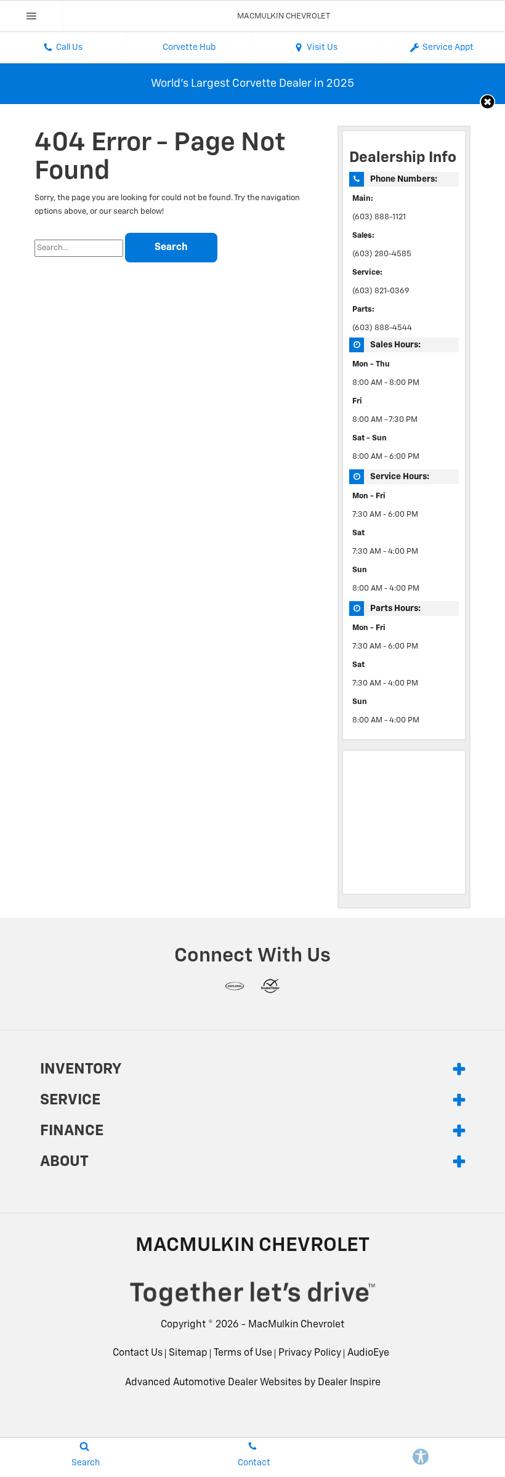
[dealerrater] (270, 986)
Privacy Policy (309, 1353)
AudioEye (368, 1353)
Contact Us (138, 1353)
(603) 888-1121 (379, 217)
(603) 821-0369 (381, 291)
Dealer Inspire (349, 1383)
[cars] (234, 986)
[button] (487, 102)
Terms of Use (243, 1353)
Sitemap (188, 1353)
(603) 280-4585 (381, 254)
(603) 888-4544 (382, 328)
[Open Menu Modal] (31, 16)
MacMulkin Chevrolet (296, 1325)
